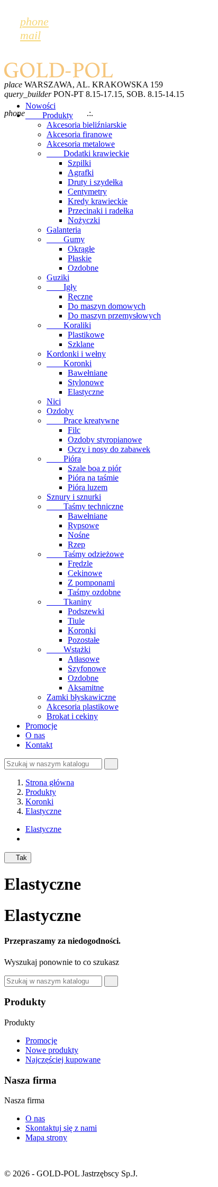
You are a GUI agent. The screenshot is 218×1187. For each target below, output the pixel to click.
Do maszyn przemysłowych (114, 315)
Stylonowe (86, 382)
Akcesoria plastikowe (83, 706)
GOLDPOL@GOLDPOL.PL (63, 103)
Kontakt (38, 744)
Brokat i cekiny (72, 716)
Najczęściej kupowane (63, 1059)
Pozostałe (83, 639)
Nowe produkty (51, 1050)
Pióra (64, 458)
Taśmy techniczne (85, 506)
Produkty (49, 115)
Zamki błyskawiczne (81, 697)
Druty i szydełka (95, 182)
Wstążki (68, 649)
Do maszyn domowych (107, 306)
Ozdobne (83, 267)
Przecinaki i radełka (100, 210)
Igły (62, 286)
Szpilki (79, 162)
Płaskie (80, 258)
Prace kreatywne (83, 420)
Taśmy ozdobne (94, 592)
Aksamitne (86, 687)
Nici (54, 401)
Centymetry (87, 191)
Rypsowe (83, 525)
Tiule (76, 620)
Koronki (69, 363)
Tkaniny (69, 601)
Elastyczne (86, 391)
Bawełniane (87, 372)
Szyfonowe (87, 668)
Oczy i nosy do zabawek (109, 449)
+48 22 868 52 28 (125, 113)
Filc (74, 430)
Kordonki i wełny (76, 353)
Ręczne (80, 296)
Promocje (41, 725)
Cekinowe (85, 573)
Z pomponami (91, 582)
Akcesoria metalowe (81, 143)
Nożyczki (84, 220)
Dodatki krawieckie (88, 153)
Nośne (78, 534)
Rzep (76, 544)
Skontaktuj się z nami (61, 1127)
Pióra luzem (87, 487)
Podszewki (86, 611)
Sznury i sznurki (74, 496)
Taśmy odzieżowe (85, 554)
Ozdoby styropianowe (105, 439)
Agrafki (81, 172)
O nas (35, 735)
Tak (17, 858)
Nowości (40, 105)
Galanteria (64, 229)
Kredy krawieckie (98, 201)
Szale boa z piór (94, 468)
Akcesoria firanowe (79, 134)
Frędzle (80, 563)
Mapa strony (46, 1137)
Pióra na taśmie (93, 477)
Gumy (66, 239)
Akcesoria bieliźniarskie (86, 124)
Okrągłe (81, 248)
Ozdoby (60, 410)
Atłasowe (83, 658)
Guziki (58, 277)
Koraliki (69, 325)
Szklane (81, 344)
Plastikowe (86, 334)
